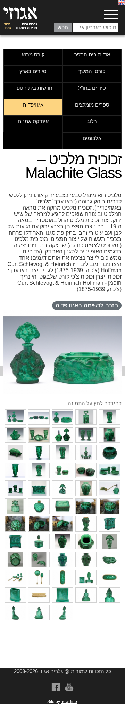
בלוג (92, 121)
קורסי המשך (92, 71)
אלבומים (92, 138)
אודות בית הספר (92, 54)
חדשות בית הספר (33, 88)
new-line (69, 701)
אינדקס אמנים (33, 121)
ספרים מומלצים (92, 105)
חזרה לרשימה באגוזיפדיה (87, 305)
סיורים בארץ (33, 71)
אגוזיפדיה (33, 105)
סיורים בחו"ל (92, 88)
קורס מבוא (33, 54)
